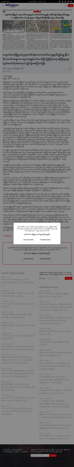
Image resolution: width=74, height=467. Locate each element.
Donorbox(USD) (28, 239)
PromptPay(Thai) (45, 239)
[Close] (57, 225)
